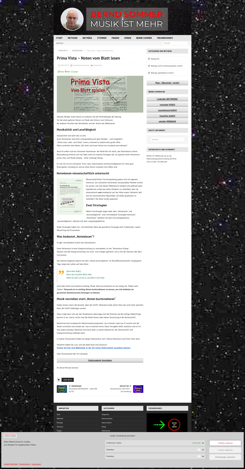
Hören (127, 38)
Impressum (36, 464)
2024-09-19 (64, 65)
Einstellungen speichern (225, 457)
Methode (72, 38)
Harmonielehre (107, 418)
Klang (104, 427)
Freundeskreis (165, 38)
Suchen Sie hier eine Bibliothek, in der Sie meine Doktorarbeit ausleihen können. (94, 348)
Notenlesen (97, 65)
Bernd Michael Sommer (80, 65)
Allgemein (105, 414)
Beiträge (87, 38)
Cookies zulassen (225, 443)
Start (59, 38)
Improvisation (107, 423)
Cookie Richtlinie (11, 464)
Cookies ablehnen (225, 450)
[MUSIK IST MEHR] (122, 33)
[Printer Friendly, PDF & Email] (67, 71)
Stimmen (101, 38)
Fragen (115, 38)
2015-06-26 (67, 380)
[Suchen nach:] (175, 43)
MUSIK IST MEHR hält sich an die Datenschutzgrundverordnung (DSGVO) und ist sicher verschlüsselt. (161, 159)
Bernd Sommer (144, 38)
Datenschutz (24, 464)
